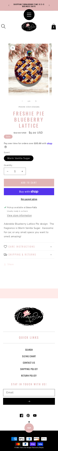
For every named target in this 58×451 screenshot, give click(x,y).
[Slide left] (22, 101)
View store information (19, 215)
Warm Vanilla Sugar (18, 158)
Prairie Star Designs (26, 447)
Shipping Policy (29, 369)
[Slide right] (35, 101)
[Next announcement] (49, 5)
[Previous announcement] (8, 5)
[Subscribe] (29, 401)
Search (29, 349)
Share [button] (10, 264)
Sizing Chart (29, 356)
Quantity (8, 165)
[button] (3, 26)
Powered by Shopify (38, 447)
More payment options (29, 199)
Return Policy (29, 375)
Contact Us (29, 362)
